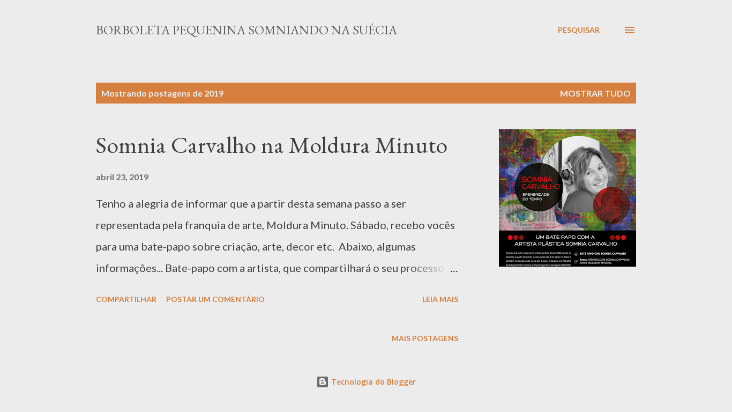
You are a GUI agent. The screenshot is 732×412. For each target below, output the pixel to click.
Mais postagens (425, 338)
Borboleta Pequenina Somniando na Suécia (246, 29)
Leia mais (440, 299)
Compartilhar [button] (126, 299)
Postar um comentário (215, 299)
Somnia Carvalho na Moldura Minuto (271, 144)
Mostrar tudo (595, 93)
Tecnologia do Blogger (372, 382)
